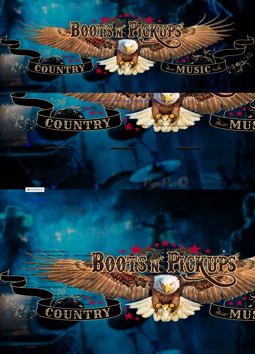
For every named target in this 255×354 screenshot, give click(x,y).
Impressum (166, 101)
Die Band (99, 101)
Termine (126, 101)
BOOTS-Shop (35, 132)
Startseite (87, 101)
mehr (65, 258)
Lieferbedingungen (40, 200)
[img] (127, 46)
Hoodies (33, 136)
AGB (28, 200)
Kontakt (155, 101)
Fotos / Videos (113, 101)
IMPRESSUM (31, 347)
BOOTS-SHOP (141, 101)
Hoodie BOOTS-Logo (39, 140)
